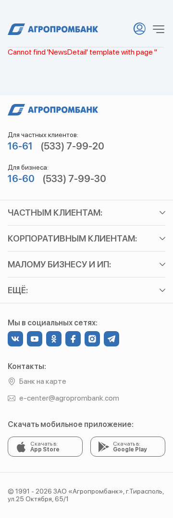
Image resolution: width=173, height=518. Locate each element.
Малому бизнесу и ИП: (59, 264)
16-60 (21, 178)
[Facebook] (73, 338)
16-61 (20, 146)
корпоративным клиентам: (72, 238)
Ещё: (18, 290)
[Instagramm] (92, 338)
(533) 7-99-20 (72, 146)
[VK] (15, 338)
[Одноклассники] (54, 338)
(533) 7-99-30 (74, 178)
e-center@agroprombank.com (69, 398)
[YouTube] (34, 338)
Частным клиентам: (55, 212)
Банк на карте (42, 381)
